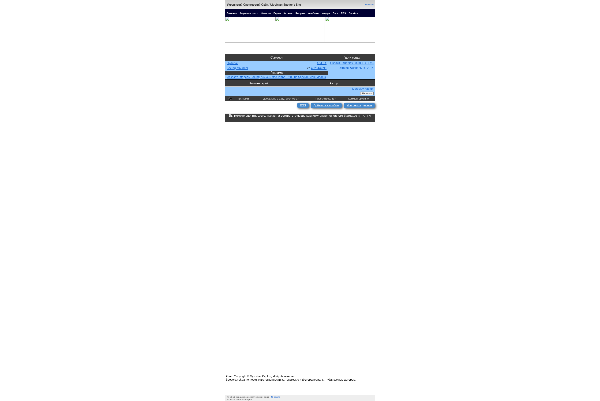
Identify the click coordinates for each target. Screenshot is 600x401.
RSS (343, 13)
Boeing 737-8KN (237, 68)
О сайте (353, 13)
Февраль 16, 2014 (362, 68)
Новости (266, 13)
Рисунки (300, 13)
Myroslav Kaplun (363, 88)
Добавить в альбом (326, 105)
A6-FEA (321, 63)
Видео (277, 13)
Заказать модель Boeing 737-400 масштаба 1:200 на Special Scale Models (276, 77)
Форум (326, 13)
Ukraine (344, 68)
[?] (369, 116)
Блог (335, 13)
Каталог (288, 13)
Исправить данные (359, 105)
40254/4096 (318, 68)
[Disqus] (300, 181)
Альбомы (313, 13)
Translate (369, 5)
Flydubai (232, 63)
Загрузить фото (249, 13)
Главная (232, 13)
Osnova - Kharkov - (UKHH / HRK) (352, 63)
